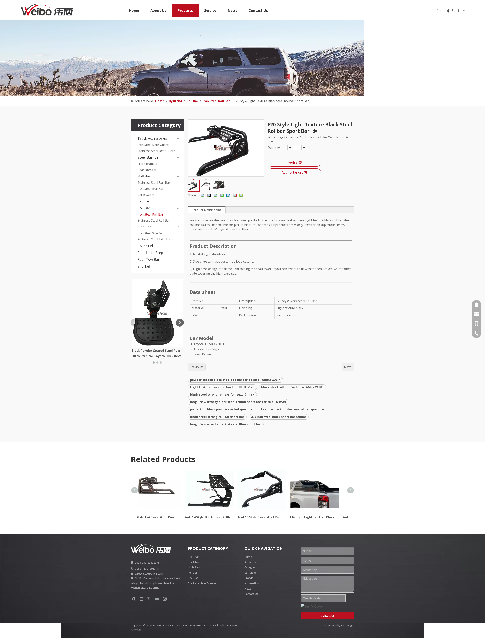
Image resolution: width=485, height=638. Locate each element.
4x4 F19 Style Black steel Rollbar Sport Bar (216, 517)
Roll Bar (144, 208)
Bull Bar (144, 176)
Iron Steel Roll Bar (150, 214)
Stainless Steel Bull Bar (154, 183)
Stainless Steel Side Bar (154, 239)
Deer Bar (193, 557)
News (247, 588)
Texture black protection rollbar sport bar (292, 409)
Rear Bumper (147, 170)
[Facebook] (134, 599)
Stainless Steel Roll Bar (154, 220)
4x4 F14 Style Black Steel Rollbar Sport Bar (163, 517)
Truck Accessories (152, 138)
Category (250, 567)
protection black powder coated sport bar (222, 409)
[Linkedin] (141, 599)
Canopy (144, 201)
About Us (250, 562)
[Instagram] (165, 599)
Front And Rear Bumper (202, 583)
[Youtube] (157, 599)
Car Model (250, 572)
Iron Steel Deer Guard (153, 145)
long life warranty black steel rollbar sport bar (225, 424)
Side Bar (144, 227)
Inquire (291, 162)
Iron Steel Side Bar (151, 233)
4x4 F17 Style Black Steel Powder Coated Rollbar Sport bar (321, 517)
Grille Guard (146, 195)
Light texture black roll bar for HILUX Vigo (222, 387)
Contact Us (251, 594)
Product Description (207, 210)
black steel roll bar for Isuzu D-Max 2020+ (292, 387)
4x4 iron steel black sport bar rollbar (278, 417)
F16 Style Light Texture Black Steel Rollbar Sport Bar (269, 517)
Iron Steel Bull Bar (150, 189)
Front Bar (193, 562)
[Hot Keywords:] (439, 10)
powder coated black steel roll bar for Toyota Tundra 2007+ (235, 380)
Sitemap (136, 630)
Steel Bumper (149, 157)
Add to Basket (292, 172)
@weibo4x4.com (153, 573)
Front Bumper (148, 164)
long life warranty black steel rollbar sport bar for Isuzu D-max (238, 402)
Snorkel (144, 266)
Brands (248, 578)
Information (251, 583)
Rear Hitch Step (150, 252)
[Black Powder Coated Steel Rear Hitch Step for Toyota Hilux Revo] (157, 313)
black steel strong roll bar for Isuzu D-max (222, 394)
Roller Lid (145, 246)
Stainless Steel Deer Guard (156, 151)
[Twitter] (149, 599)
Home (248, 557)
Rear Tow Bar (149, 259)
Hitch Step (194, 567)
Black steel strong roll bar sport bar (217, 417)
